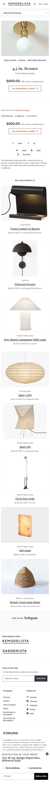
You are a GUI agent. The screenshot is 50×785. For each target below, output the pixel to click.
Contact (6, 701)
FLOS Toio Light (25, 499)
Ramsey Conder (28, 73)
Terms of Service (9, 704)
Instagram (33, 701)
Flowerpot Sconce (25, 284)
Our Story (6, 697)
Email (32, 713)
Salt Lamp (25, 550)
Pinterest (33, 697)
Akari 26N (25, 447)
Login (45, 4)
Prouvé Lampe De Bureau (25, 229)
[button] (35, 4)
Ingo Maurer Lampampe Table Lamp (25, 340)
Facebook (33, 705)
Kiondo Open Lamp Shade (25, 602)
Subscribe (41, 776)
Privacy (5, 708)
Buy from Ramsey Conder (23, 88)
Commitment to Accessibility (9, 713)
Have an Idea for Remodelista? (9, 719)
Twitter (33, 709)
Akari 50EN (25, 395)
